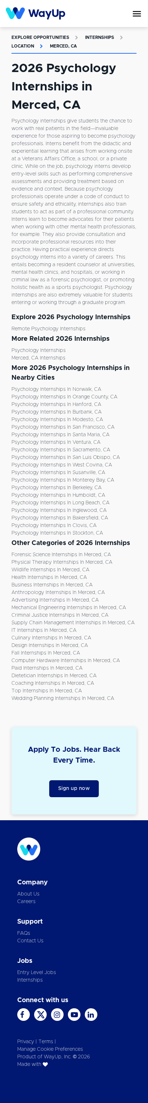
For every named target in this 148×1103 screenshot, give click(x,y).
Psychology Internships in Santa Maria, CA (60, 434)
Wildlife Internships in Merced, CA (50, 569)
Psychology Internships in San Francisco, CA (63, 427)
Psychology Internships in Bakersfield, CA (59, 518)
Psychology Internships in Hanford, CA (56, 404)
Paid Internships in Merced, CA (47, 668)
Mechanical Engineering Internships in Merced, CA (68, 607)
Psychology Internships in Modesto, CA (57, 419)
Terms (45, 1041)
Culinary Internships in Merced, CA (51, 637)
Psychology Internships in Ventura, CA (56, 442)
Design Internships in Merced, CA (49, 645)
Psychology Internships (38, 350)
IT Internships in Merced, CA (44, 630)
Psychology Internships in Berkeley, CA (56, 487)
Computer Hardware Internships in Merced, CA (65, 660)
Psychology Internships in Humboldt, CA (58, 495)
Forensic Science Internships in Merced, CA (61, 554)
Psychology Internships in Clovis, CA (54, 525)
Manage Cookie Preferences (50, 1049)
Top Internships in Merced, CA (46, 690)
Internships (99, 37)
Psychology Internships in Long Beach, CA (60, 502)
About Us (28, 894)
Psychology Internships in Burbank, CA (56, 412)
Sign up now (74, 788)
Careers (26, 901)
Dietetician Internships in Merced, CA (54, 675)
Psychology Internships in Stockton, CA (57, 533)
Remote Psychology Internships (48, 328)
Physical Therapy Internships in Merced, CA (61, 562)
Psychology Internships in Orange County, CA (64, 396)
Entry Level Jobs (36, 972)
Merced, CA (63, 46)
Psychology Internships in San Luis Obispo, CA (65, 457)
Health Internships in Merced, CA (49, 577)
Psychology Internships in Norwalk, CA (56, 389)
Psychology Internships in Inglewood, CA (59, 510)
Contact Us (30, 940)
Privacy (25, 1041)
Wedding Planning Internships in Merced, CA (62, 698)
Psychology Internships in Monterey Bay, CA (62, 480)
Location (22, 46)
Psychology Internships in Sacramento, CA (60, 449)
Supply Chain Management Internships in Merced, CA (73, 622)
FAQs (23, 933)
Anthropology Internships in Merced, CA (58, 592)
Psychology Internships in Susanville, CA (58, 472)
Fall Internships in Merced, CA (45, 653)
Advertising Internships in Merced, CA (55, 600)
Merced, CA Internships (38, 358)
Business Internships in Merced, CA (52, 585)
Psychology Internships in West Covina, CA (61, 465)
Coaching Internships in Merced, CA (52, 683)
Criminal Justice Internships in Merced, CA (59, 615)
